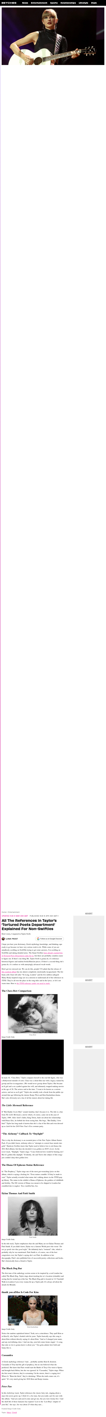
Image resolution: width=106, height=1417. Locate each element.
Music (9, 1412)
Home (4, 912)
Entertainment (14, 912)
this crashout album (9, 971)
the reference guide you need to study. (33, 983)
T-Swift (14, 1412)
